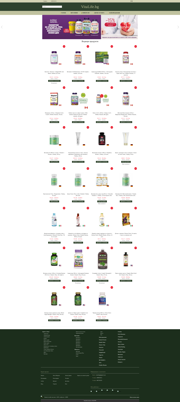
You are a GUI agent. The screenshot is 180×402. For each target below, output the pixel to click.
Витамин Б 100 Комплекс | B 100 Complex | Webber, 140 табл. (78, 72)
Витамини (74, 12)
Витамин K (78, 345)
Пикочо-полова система (80, 331)
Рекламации (43, 378)
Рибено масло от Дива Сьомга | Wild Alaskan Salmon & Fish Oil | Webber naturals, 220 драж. (78, 114)
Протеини (45, 353)
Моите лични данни (134, 397)
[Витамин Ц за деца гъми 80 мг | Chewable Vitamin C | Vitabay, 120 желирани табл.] (101, 180)
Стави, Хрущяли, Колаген (49, 349)
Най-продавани (102, 337)
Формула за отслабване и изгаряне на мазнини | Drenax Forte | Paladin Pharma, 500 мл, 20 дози (78, 235)
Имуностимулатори (47, 341)
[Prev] (2, 27)
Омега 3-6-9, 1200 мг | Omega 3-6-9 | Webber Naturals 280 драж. (102, 113)
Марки (63, 12)
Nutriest (120, 341)
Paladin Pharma (103, 365)
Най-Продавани (114, 12)
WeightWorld (102, 352)
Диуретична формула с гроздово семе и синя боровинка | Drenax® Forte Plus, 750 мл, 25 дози (54, 235)
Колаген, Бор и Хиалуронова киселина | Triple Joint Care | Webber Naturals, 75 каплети (125, 73)
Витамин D (78, 342)
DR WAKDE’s (102, 360)
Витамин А (78, 337)
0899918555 (54, 1)
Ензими (45, 338)
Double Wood (102, 342)
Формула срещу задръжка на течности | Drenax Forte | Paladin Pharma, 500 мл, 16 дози (102, 235)
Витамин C (78, 340)
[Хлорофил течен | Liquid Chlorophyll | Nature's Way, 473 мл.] (101, 259)
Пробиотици (46, 347)
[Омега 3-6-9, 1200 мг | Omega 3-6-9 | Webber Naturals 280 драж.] (101, 99)
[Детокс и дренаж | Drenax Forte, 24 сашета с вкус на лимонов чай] (125, 219)
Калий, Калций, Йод (80, 353)
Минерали (85, 12)
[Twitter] (137, 1)
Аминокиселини (47, 335)
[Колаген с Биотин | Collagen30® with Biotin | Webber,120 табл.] (54, 57)
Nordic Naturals (121, 359)
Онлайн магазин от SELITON (90, 400)
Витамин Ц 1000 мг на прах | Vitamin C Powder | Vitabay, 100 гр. (54, 153)
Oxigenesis (120, 336)
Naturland (120, 349)
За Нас (42, 381)
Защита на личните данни (83, 375)
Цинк (101, 331)
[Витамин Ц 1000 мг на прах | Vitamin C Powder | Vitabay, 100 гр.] (54, 138)
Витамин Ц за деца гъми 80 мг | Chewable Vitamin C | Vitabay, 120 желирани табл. (102, 194)
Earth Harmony (121, 334)
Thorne (100, 357)
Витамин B (78, 339)
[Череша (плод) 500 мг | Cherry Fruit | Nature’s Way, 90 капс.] (101, 298)
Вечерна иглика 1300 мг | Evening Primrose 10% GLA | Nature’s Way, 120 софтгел (54, 274)
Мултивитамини (79, 347)
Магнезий (78, 351)
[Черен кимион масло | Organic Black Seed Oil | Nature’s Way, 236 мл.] (125, 259)
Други (45, 352)
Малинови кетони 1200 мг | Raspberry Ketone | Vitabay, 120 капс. (102, 153)
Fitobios (120, 331)
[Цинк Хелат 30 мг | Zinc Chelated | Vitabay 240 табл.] (78, 180)
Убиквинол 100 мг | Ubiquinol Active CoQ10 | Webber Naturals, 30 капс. (54, 113)
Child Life (120, 357)
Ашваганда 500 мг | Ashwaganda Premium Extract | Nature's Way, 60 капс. (78, 274)
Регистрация (56, 378)
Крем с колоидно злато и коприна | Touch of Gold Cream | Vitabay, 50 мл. (125, 153)
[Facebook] (135, 1)
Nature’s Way (102, 344)
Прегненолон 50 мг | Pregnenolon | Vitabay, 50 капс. (54, 194)
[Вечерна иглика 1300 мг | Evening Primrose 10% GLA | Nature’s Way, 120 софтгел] (54, 259)
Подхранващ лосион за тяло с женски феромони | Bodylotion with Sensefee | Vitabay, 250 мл (78, 154)
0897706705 (99, 380)
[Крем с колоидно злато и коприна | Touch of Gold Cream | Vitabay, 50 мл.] (125, 138)
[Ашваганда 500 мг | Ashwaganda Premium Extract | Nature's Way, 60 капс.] (78, 259)
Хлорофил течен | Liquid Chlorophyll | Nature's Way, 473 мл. (102, 274)
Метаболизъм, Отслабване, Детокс (50, 346)
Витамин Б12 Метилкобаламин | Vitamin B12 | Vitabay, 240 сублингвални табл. (125, 194)
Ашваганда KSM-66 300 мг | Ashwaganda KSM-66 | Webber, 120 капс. (101, 72)
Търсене (55, 383)
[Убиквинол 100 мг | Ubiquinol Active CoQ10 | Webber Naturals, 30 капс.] (54, 99)
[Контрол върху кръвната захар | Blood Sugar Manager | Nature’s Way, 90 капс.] (54, 298)
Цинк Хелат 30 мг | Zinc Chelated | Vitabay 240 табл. (78, 194)
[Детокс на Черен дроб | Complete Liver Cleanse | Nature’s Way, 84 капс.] (78, 298)
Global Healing (121, 346)
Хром (77, 356)
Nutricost (101, 347)
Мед (101, 334)
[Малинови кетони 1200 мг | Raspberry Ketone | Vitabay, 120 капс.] (101, 138)
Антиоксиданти (47, 336)
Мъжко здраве (46, 343)
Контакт (55, 381)
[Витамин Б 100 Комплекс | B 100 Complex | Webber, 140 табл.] (78, 57)
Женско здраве (46, 339)
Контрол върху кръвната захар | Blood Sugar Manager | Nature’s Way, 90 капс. (54, 313)
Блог (66, 383)
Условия (67, 378)
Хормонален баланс (80, 333)
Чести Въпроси (56, 375)
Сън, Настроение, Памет (48, 350)
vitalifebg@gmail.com (101, 375)
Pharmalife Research (123, 339)
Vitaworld (101, 350)
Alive (100, 362)
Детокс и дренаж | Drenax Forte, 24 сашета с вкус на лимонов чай (126, 234)
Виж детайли (54, 122)
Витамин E (78, 343)
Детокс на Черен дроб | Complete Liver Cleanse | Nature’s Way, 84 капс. (78, 313)
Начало (42, 375)
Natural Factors (102, 339)
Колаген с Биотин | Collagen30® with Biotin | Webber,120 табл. (54, 72)
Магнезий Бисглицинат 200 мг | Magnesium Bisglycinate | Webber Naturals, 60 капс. (125, 114)
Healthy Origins (121, 351)
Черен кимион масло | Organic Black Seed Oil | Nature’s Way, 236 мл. (125, 274)
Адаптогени (46, 333)
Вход (42, 383)
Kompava (120, 362)
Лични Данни (68, 375)
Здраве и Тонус (99, 12)
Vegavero (101, 355)
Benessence (120, 354)
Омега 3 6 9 (46, 344)
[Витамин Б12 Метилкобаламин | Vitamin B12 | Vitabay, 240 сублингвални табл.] (125, 180)
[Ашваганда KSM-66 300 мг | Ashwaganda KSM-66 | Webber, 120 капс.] (101, 57)
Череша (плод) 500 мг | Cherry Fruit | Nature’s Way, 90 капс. (102, 313)
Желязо (101, 333)
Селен (77, 354)
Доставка (67, 381)
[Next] (177, 27)
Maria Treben (121, 344)
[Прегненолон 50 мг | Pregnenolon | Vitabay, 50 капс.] (54, 180)
